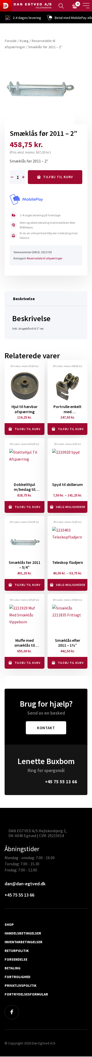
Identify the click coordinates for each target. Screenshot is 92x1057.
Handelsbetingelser (23, 933)
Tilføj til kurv (58, 177)
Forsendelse (16, 959)
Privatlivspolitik (21, 985)
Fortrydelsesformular (26, 994)
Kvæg (24, 40)
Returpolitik (17, 951)
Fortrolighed (17, 977)
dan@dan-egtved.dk (25, 884)
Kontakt (46, 727)
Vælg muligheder (70, 507)
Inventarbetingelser (23, 942)
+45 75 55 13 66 (61, 782)
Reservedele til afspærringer (44, 258)
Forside (11, 40)
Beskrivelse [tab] (24, 298)
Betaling (12, 968)
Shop (9, 924)
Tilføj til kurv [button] (27, 429)
